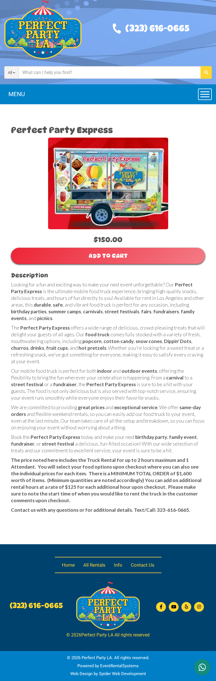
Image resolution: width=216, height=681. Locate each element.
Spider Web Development (122, 673)
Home (68, 565)
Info (118, 565)
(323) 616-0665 (157, 29)
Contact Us (142, 565)
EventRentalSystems (119, 665)
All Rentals (94, 565)
